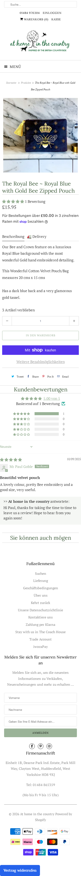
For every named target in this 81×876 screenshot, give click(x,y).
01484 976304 (30, 13)
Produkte (26, 82)
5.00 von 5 (51, 398)
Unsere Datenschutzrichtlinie (40, 610)
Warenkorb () (35, 19)
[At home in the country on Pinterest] (40, 746)
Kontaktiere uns (40, 617)
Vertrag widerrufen (20, 870)
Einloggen (52, 13)
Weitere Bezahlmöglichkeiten (40, 361)
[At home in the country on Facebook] (32, 746)
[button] (13, 201)
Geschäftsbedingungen (40, 588)
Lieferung (40, 580)
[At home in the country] (40, 43)
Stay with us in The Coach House (40, 631)
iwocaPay (40, 646)
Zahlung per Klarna (40, 624)
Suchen (40, 573)
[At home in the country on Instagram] (49, 746)
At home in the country (37, 814)
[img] (11, 459)
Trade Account (40, 639)
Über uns (41, 595)
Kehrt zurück (40, 602)
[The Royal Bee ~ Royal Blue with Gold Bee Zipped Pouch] (40, 135)
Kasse (56, 19)
